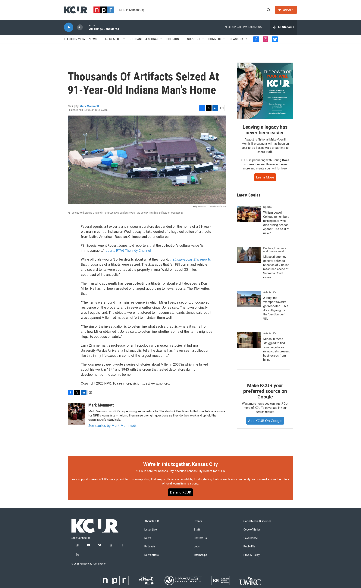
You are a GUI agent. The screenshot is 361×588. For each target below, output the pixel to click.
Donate (287, 10)
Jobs (197, 546)
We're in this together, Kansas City (180, 464)
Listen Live (150, 529)
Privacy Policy (251, 555)
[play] (69, 27)
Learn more (265, 177)
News (93, 39)
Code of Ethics (252, 529)
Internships (200, 555)
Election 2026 (74, 39)
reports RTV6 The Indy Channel (128, 250)
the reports (190, 259)
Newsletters (151, 555)
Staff (197, 529)
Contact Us (200, 538)
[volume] (80, 27)
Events (198, 521)
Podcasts (149, 546)
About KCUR (151, 521)
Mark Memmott (89, 106)
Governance (250, 538)
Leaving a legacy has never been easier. (265, 129)
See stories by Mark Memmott (112, 425)
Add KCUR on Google (265, 420)
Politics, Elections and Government (274, 250)
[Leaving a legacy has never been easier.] (265, 91)
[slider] (85, 27)
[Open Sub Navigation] (99, 39)
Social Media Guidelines (257, 521)
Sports (267, 207)
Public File (249, 546)
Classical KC (240, 39)
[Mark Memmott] (76, 414)
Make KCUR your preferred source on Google (265, 391)
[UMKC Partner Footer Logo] (250, 580)
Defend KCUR (180, 492)
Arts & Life (113, 39)
